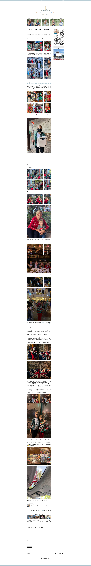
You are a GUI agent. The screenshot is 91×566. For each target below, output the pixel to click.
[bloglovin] (58, 553)
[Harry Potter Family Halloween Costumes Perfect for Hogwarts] (42, 517)
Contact (54, 0)
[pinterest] (59, 553)
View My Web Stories (58, 62)
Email (28, 540)
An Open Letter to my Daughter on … (36, 520)
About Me (49, 0)
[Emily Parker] (28, 506)
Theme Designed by (60, 565)
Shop (42, 0)
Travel (39, 0)
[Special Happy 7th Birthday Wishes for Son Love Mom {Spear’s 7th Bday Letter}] (30, 517)
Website (28, 543)
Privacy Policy (40, 565)
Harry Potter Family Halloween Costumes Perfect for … (42, 521)
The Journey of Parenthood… (33, 565)
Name (28, 537)
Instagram (36, 511)
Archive (45, 0)
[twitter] (54, 553)
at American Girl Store (33, 35)
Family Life (34, 0)
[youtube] (60, 553)
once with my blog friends (37, 323)
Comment (28, 529)
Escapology (44, 322)
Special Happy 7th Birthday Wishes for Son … (30, 520)
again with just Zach (46, 323)
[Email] (62, 0)
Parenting (29, 0)
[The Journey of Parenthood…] (45, 10)
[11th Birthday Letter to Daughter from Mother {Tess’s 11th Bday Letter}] (48, 517)
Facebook (38, 511)
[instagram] (55, 553)
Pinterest (42, 511)
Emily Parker (33, 504)
